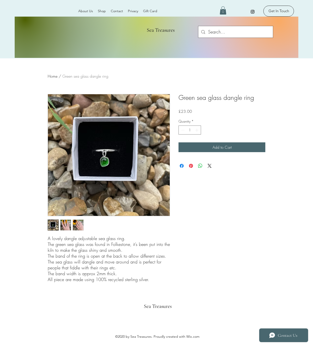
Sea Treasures (159, 30)
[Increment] (197, 130)
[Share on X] (209, 166)
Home (52, 76)
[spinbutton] (189, 130)
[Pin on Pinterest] (191, 166)
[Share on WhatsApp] (200, 166)
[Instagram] (252, 11)
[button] (223, 10)
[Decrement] (182, 130)
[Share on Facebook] (182, 166)
